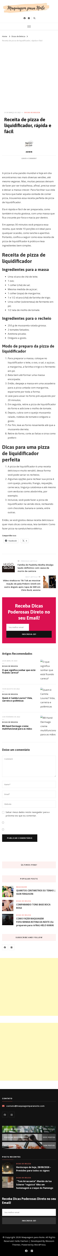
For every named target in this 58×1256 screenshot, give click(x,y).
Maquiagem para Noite (33, 1237)
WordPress (40, 1244)
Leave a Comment (29, 158)
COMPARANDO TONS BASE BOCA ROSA (33, 906)
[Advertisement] (29, 73)
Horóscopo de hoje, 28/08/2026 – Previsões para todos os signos (33, 1169)
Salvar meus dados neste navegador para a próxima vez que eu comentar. (27, 814)
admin (29, 152)
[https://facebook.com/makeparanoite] (5, 947)
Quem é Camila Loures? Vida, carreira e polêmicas (17, 699)
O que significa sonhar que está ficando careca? (18, 671)
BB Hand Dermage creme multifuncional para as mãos (17, 727)
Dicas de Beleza (32, 112)
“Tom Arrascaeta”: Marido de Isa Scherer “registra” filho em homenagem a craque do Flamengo (34, 1184)
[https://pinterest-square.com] (11, 947)
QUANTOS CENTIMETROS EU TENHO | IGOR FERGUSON (35, 892)
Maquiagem (21, 887)
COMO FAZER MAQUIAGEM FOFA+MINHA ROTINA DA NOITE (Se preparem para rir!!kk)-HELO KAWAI (35, 922)
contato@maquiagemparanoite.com (25, 1105)
